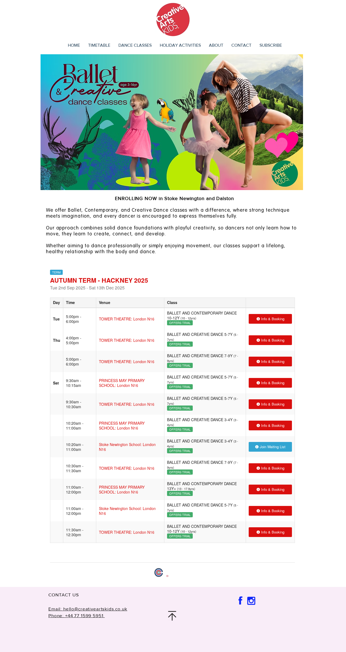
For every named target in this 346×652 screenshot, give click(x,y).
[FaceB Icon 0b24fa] (240, 600)
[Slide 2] (171, 182)
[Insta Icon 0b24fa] (251, 600)
